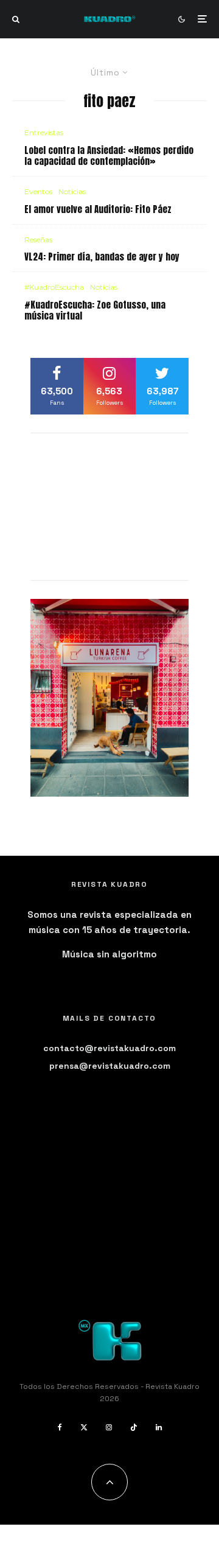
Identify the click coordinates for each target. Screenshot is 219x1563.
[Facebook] (60, 1427)
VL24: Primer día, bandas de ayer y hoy (101, 256)
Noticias (72, 191)
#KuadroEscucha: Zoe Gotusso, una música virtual (94, 310)
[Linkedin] (159, 1427)
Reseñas (38, 239)
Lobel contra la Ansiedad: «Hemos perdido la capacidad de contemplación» (108, 156)
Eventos (38, 191)
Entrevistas (43, 132)
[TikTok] (134, 1427)
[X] (84, 1427)
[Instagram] (109, 1427)
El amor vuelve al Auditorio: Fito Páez (98, 209)
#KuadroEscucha (54, 287)
